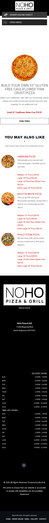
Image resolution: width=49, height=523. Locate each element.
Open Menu (16, 22)
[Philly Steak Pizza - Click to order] (8, 239)
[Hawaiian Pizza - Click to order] (8, 161)
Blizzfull (41, 482)
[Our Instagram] (24, 465)
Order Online (24, 121)
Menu (27, 519)
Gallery (34, 519)
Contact (42, 519)
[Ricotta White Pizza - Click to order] (8, 198)
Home (8, 519)
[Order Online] (24, 68)
